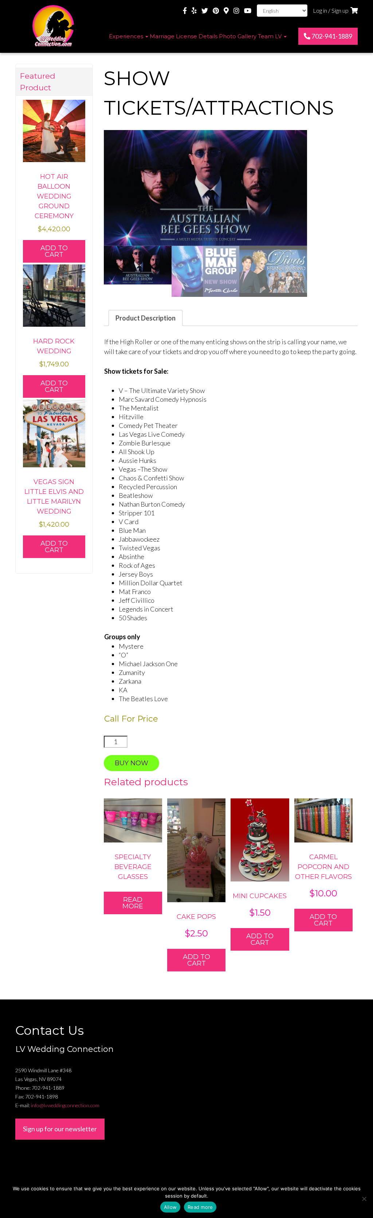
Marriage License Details (183, 36)
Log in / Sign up (331, 10)
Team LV (270, 36)
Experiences (127, 36)
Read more (132, 903)
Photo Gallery (237, 36)
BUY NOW (131, 763)
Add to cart (196, 960)
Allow (170, 1207)
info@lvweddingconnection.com (65, 1105)
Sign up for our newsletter (60, 1129)
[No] (364, 1198)
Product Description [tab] (145, 318)
